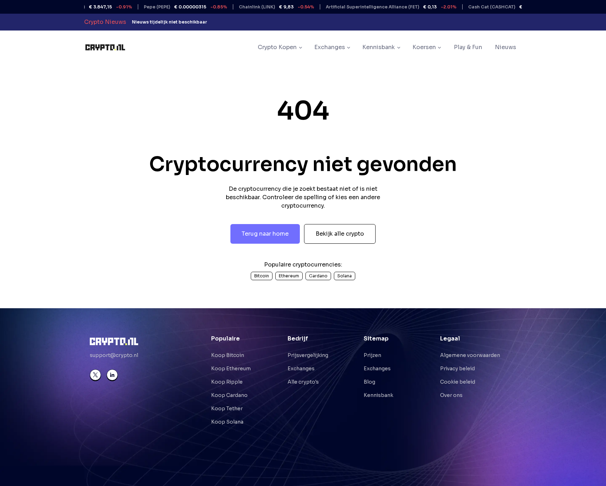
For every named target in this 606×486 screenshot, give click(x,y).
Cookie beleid (457, 382)
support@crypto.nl (114, 355)
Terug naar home (265, 233)
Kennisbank (378, 395)
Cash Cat (494, 6)
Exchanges (301, 368)
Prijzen (372, 355)
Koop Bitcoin (227, 355)
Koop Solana (227, 422)
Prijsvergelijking (308, 355)
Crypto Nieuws (105, 22)
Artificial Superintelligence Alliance (376, 6)
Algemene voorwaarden (470, 355)
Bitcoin (261, 275)
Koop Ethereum (231, 368)
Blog (369, 382)
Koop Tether (227, 408)
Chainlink (261, 6)
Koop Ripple (227, 382)
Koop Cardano (229, 395)
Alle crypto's (303, 382)
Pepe (171, 6)
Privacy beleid (457, 368)
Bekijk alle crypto (340, 233)
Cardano (318, 275)
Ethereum (289, 275)
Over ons (451, 395)
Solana (344, 275)
